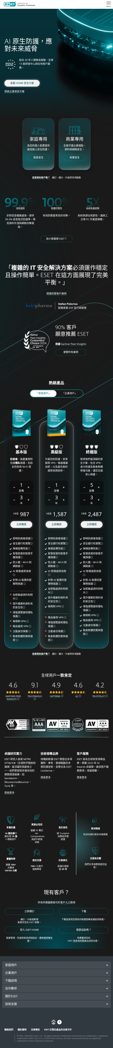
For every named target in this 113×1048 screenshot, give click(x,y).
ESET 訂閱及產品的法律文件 (58, 1029)
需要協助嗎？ (83, 929)
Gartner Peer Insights (73, 344)
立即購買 (21, 524)
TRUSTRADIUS (35, 696)
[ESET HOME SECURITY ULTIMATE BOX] (91, 423)
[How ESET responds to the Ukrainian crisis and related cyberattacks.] (95, 854)
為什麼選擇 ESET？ (56, 238)
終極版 (91, 452)
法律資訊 (35, 1029)
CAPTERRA (55, 696)
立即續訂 (29, 911)
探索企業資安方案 (14, 91)
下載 (83, 911)
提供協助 (100, 866)
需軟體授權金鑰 (40, 939)
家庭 (75, 940)
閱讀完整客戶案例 (56, 293)
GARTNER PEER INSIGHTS (13, 697)
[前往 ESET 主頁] (19, 4)
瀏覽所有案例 (70, 352)
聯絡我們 (8, 1029)
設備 (21, 490)
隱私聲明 (22, 1029)
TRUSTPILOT (98, 696)
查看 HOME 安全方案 (22, 83)
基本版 (21, 452)
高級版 (56, 452)
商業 (82, 940)
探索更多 (9, 792)
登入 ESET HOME (29, 929)
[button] (14, 487)
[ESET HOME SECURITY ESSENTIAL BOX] (21, 423)
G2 (77, 696)
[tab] (43, 393)
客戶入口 (65, 902)
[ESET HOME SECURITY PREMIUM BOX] (56, 423)
